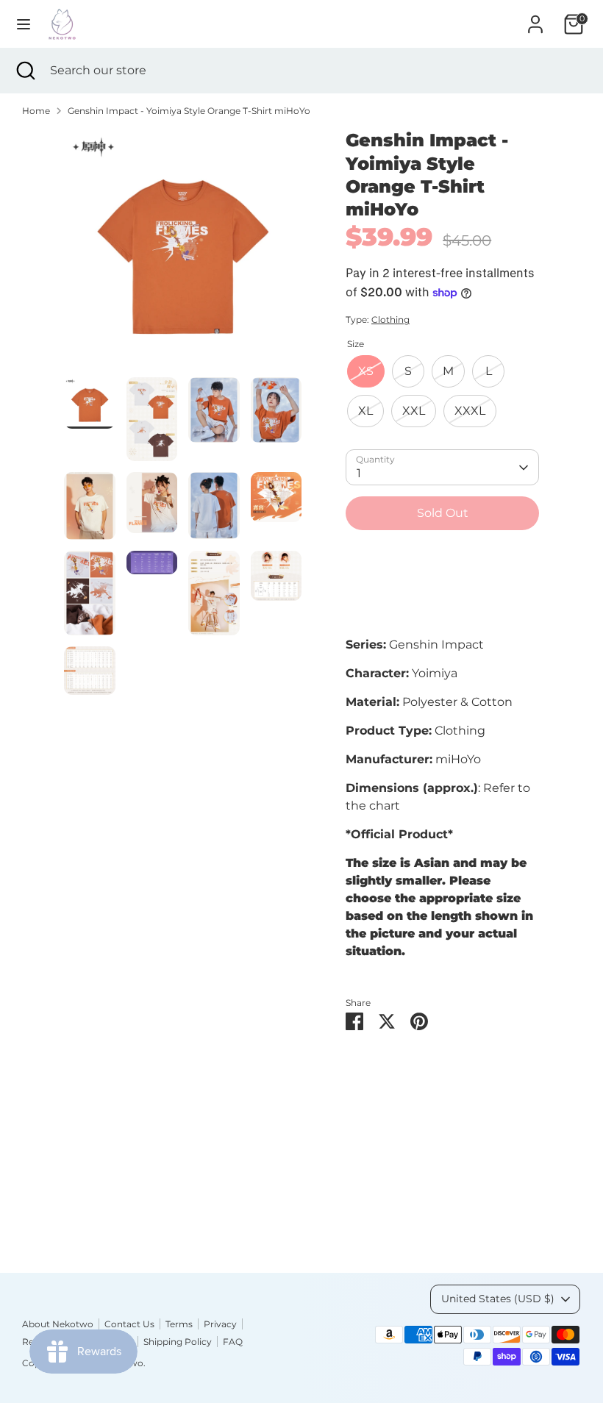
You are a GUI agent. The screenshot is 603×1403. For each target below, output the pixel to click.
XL (365, 411)
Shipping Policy (177, 1341)
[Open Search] (25, 70)
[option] (183, 253)
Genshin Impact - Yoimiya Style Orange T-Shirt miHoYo (189, 110)
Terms (179, 1323)
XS (366, 371)
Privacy (220, 1323)
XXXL (469, 411)
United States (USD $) (497, 1298)
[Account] (535, 18)
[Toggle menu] (23, 24)
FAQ (233, 1341)
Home (36, 110)
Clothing (390, 319)
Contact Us (129, 1323)
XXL (413, 411)
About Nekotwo (57, 1323)
